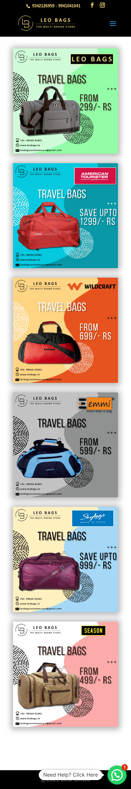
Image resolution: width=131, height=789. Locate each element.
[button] (117, 775)
